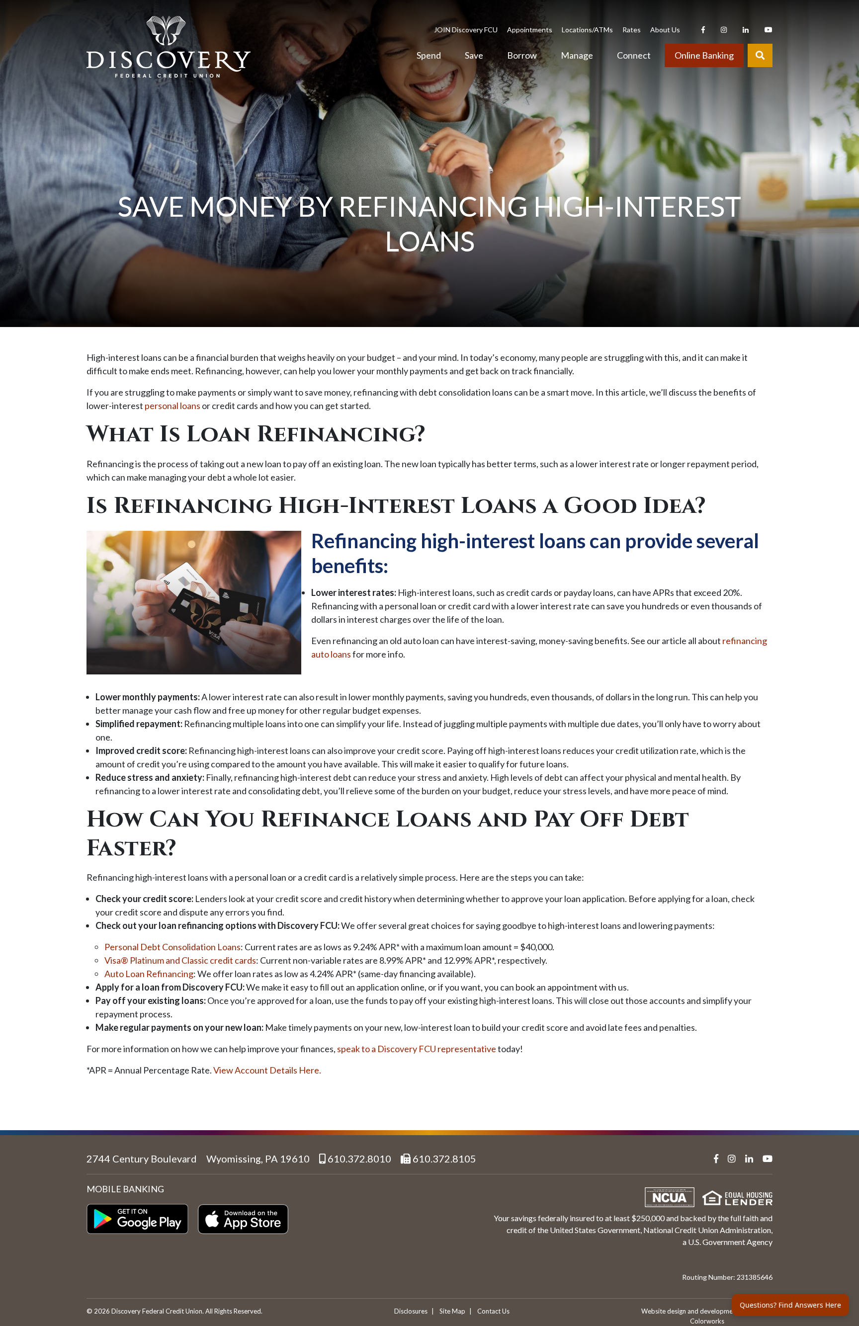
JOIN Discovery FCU (466, 29)
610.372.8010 (358, 1158)
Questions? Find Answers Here (790, 1305)
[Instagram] (724, 29)
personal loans (172, 405)
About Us (665, 29)
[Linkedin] (746, 29)
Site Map (452, 1311)
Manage (577, 55)
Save (474, 55)
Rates (631, 29)
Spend (429, 55)
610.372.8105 (443, 1158)
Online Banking (704, 55)
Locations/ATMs (587, 29)
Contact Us (493, 1311)
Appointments (529, 29)
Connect (634, 55)
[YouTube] (769, 29)
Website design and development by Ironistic (707, 1311)
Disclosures (411, 1311)
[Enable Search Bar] (760, 56)
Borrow (522, 55)
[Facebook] (703, 29)
